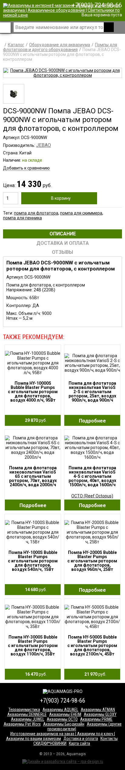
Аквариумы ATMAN (98, 709)
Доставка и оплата (80, 738)
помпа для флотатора (36, 213)
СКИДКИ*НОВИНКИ (49, 743)
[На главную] (64, 15)
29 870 (34, 420)
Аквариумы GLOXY (100, 714)
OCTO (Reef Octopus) (92, 495)
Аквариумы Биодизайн (63, 724)
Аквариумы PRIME (96, 719)
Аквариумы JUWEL (27, 719)
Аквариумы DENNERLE (27, 714)
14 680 (34, 589)
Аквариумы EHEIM (65, 714)
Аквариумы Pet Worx (22, 724)
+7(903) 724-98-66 (97, 5)
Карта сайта (79, 743)
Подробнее (92, 421)
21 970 (94, 674)
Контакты (109, 738)
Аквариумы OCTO (62, 719)
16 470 (34, 674)
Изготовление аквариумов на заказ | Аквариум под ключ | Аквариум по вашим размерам (60, 736)
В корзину (61, 198)
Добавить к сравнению (26, 168)
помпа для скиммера (81, 213)
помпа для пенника (22, 217)
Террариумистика (24, 709)
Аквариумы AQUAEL (60, 709)
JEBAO (43, 145)
